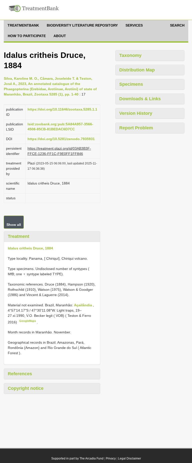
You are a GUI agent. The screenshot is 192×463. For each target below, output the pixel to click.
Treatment (18, 236)
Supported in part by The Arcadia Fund (77, 458)
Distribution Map (137, 69)
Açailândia (83, 305)
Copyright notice (26, 388)
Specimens (131, 84)
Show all (13, 225)
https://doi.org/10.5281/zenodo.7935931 (61, 139)
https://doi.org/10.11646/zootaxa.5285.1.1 (62, 109)
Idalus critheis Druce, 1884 (30, 248)
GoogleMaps (27, 320)
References (20, 373)
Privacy (111, 458)
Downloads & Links (140, 98)
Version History (135, 113)
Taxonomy (130, 55)
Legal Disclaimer (129, 458)
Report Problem (136, 127)
